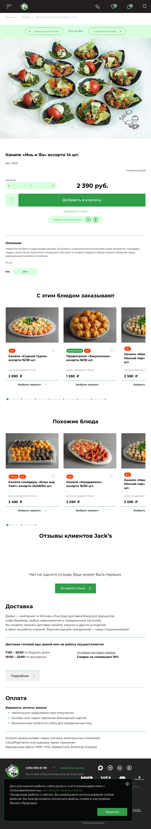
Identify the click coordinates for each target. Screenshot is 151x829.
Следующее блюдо (104, 31)
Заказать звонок (72, 768)
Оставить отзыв (135, 170)
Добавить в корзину (82, 200)
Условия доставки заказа (96, 652)
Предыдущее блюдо (46, 31)
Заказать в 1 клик (75, 211)
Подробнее (20, 676)
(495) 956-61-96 (36, 768)
